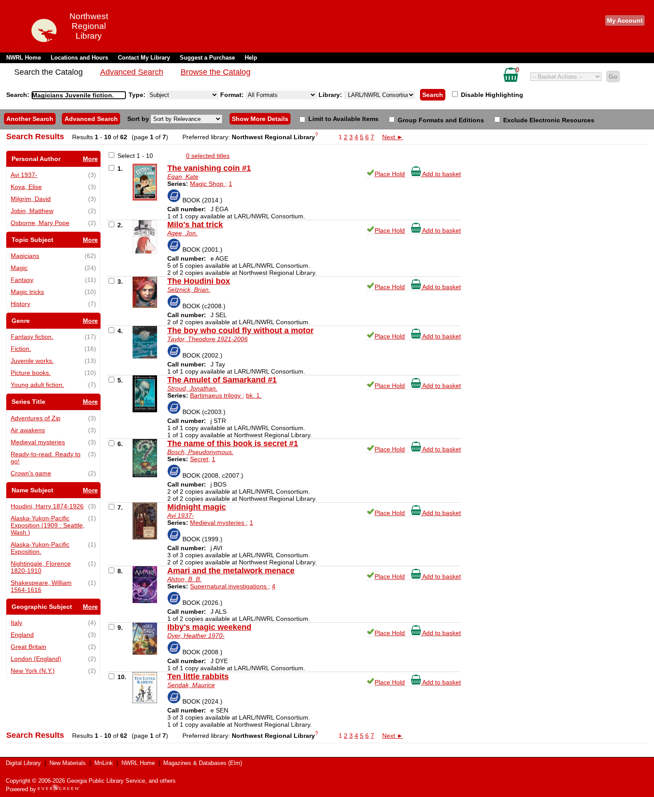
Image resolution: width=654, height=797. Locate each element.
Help (251, 57)
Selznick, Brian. (188, 289)
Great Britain (28, 646)
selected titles (208, 155)
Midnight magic (196, 507)
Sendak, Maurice (191, 684)
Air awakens (28, 430)
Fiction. (21, 348)
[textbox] (74, 95)
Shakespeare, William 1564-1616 (41, 586)
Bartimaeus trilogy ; (217, 395)
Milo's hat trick (195, 224)
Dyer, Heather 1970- (196, 635)
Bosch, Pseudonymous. (200, 451)
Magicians (25, 255)
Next (392, 137)
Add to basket (441, 173)
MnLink (103, 763)
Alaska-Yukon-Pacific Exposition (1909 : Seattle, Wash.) (48, 525)
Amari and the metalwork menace (231, 570)
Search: (18, 94)
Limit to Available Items (343, 118)
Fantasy (22, 279)
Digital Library (23, 763)
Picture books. (31, 372)
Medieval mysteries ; (219, 522)
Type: (138, 94)
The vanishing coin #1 (209, 168)
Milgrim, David (31, 198)
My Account (625, 20)
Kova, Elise (26, 186)
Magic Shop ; (208, 183)
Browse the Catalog (215, 72)
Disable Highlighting (491, 94)
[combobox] (79, 95)
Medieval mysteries (38, 442)
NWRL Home (23, 57)
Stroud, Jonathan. (192, 388)
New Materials (67, 763)
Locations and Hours (79, 57)
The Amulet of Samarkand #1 (222, 379)
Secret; (200, 459)
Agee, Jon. (182, 233)
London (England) (36, 658)
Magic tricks (27, 291)
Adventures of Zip (36, 418)
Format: (233, 94)
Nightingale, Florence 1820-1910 (41, 567)
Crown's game (31, 473)
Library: (331, 94)
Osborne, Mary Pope (40, 222)
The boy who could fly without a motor (240, 330)
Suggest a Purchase (207, 57)
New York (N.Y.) (33, 670)
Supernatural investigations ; (230, 586)
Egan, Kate (182, 176)
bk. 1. (254, 395)
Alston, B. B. (184, 579)
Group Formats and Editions (440, 120)
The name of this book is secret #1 (232, 443)
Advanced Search (131, 72)
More (90, 158)
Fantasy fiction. (32, 336)
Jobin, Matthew (32, 210)
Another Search (29, 118)
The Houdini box (198, 281)
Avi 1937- (24, 174)
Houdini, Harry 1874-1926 (47, 506)
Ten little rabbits (198, 676)
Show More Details (260, 118)
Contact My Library (144, 57)
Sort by (139, 118)
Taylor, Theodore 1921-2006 (207, 338)
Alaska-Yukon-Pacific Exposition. (40, 548)
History (20, 303)
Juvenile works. (32, 360)
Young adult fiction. (37, 384)
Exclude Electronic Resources (547, 120)
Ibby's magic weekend (209, 627)
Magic (19, 267)
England (22, 634)
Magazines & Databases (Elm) (202, 763)
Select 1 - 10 (135, 155)
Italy (16, 622)
